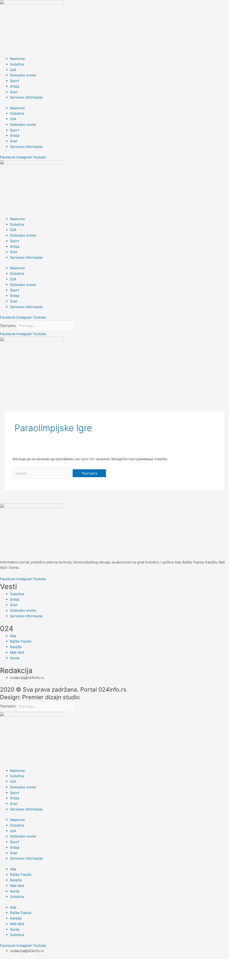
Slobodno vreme (23, 75)
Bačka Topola (20, 874)
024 (13, 70)
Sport (14, 81)
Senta (14, 891)
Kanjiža (15, 880)
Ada (13, 869)
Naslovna (17, 59)
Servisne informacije (26, 97)
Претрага (7, 325)
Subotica (17, 64)
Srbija (14, 86)
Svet (13, 92)
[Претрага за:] (43, 473)
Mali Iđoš (17, 885)
